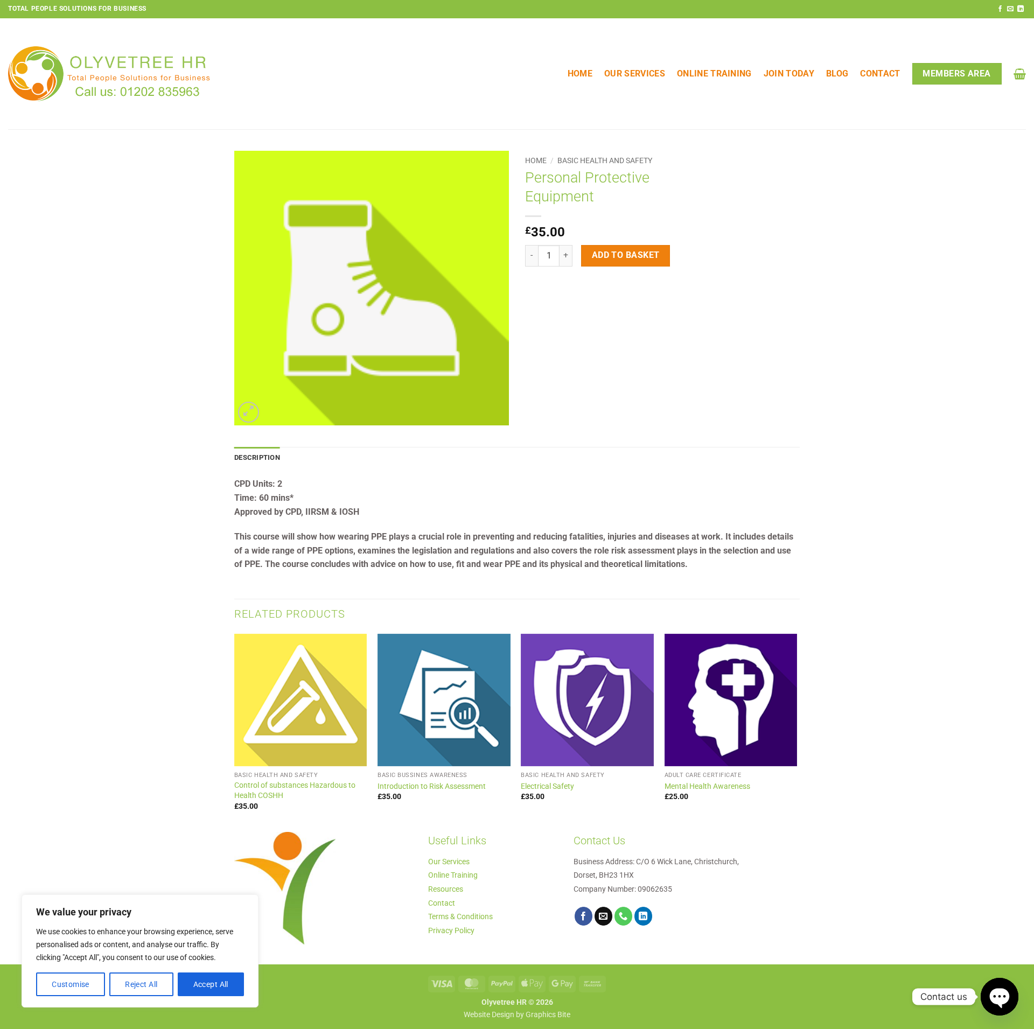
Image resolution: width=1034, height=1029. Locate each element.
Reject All (141, 984)
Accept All (210, 984)
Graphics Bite (548, 1014)
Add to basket (626, 255)
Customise (70, 984)
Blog (837, 73)
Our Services (634, 73)
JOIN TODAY (789, 73)
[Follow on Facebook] (1000, 9)
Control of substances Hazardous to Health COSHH (294, 790)
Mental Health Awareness (707, 786)
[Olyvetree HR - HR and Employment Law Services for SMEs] (109, 74)
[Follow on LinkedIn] (1020, 9)
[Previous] (235, 732)
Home (580, 73)
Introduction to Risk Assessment (432, 786)
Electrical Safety (547, 786)
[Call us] (623, 916)
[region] (140, 950)
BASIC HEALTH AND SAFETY (604, 160)
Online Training (714, 73)
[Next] (796, 732)
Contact (880, 73)
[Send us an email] (1010, 9)
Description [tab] (257, 457)
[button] (1020, 74)
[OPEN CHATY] (999, 997)
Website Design (489, 1014)
